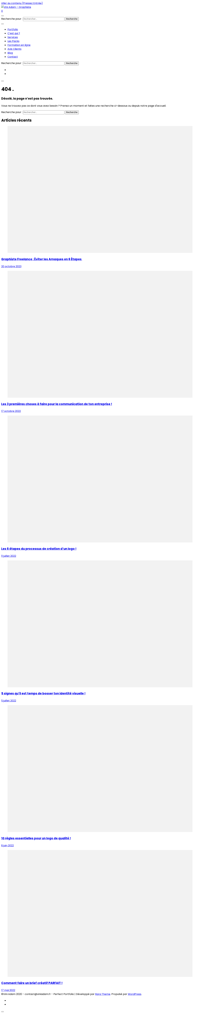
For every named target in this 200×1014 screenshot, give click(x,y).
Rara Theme (102, 994)
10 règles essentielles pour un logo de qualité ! (36, 838)
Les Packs (13, 41)
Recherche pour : (11, 19)
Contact (13, 57)
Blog (10, 53)
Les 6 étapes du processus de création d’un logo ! (38, 549)
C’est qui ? (14, 33)
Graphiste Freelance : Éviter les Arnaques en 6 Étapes (41, 259)
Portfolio (13, 29)
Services (13, 37)
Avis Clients (14, 49)
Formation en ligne (19, 45)
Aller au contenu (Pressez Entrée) (22, 3)
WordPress (134, 994)
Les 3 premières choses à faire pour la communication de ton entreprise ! (56, 404)
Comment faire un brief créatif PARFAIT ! (31, 983)
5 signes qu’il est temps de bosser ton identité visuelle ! (43, 693)
